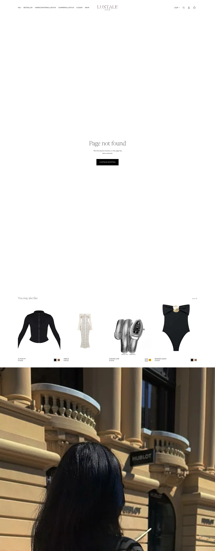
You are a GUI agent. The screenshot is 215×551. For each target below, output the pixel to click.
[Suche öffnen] (183, 7)
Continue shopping (107, 162)
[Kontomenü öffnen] (189, 7)
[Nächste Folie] (148, 330)
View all (194, 299)
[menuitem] (87, 8)
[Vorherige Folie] (113, 330)
